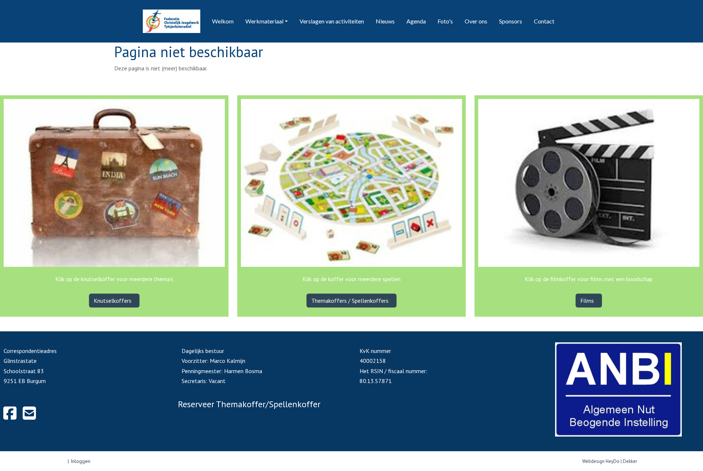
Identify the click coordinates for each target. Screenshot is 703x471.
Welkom (223, 21)
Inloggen (80, 461)
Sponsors (510, 21)
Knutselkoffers (113, 300)
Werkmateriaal (264, 21)
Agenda (416, 21)
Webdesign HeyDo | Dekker (609, 461)
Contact (544, 21)
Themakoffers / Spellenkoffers (350, 300)
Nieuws (385, 21)
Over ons (476, 21)
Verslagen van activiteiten (332, 21)
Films (587, 300)
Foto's (445, 21)
